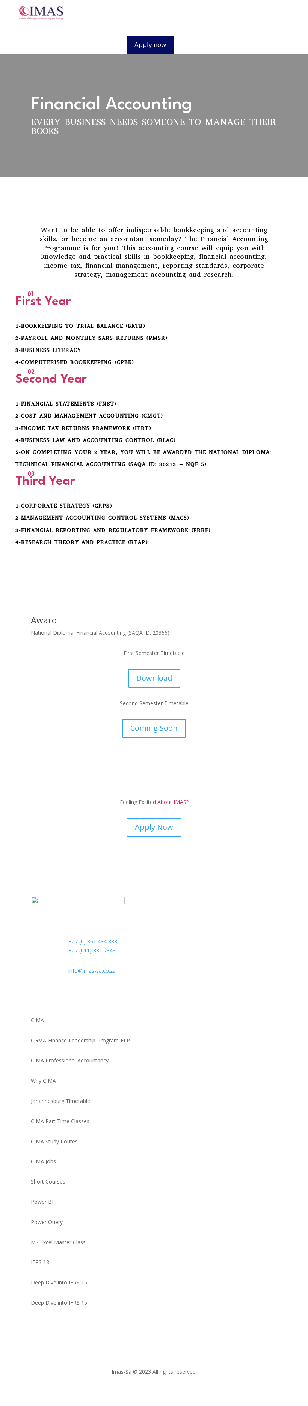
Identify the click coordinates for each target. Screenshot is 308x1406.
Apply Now (154, 827)
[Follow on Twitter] (52, 996)
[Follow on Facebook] (37, 996)
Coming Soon (154, 728)
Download (154, 678)
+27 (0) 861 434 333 (92, 941)
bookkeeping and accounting (220, 229)
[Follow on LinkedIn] (82, 996)
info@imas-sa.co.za (92, 970)
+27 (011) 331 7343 (92, 950)
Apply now (150, 44)
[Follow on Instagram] (67, 996)
